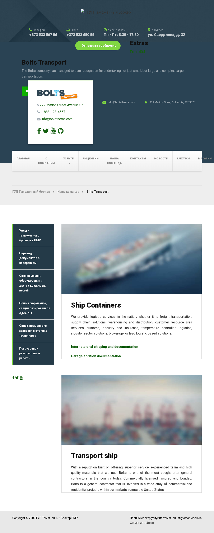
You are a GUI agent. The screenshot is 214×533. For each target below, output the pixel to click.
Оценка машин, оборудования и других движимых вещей (32, 283)
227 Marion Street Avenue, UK (62, 105)
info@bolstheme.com (57, 119)
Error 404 (137, 52)
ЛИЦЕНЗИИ (91, 158)
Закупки (183, 158)
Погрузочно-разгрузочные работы (29, 353)
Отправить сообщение (98, 45)
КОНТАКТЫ (138, 158)
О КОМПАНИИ (46, 161)
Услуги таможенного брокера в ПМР (30, 235)
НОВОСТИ (161, 158)
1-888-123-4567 (53, 112)
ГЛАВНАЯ (23, 158)
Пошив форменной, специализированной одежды (34, 308)
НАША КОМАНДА (114, 161)
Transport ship (94, 456)
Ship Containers (96, 305)
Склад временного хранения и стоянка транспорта (33, 330)
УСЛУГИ (68, 158)
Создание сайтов (142, 522)
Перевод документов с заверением (29, 258)
